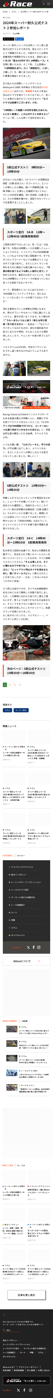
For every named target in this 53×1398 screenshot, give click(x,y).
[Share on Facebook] (19, 39)
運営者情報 (19, 1370)
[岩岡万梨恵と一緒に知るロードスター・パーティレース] (39, 1177)
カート (14, 912)
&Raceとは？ (9, 1367)
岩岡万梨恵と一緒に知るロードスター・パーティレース (39, 1192)
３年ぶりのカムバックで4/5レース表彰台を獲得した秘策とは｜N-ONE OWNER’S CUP (34, 1077)
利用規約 (7, 1370)
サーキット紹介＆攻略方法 (23, 897)
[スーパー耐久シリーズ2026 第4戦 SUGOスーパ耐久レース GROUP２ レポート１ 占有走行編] (14, 778)
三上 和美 (16, 33)
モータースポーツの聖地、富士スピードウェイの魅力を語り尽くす (39, 1233)
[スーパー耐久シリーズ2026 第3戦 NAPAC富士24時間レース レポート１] (14, 819)
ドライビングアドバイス (22, 867)
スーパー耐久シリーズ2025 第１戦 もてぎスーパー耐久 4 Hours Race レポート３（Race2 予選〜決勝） (34, 1033)
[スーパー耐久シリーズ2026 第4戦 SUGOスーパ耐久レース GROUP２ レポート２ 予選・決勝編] (39, 736)
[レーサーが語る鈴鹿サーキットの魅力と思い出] (14, 736)
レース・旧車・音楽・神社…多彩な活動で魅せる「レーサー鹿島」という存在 (14, 1232)
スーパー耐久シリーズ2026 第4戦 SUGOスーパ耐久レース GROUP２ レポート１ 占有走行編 (14, 795)
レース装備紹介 (18, 904)
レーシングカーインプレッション (26, 882)
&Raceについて (22, 961)
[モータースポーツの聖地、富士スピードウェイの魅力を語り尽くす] (39, 1215)
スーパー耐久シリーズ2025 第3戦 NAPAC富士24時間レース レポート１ (33, 1061)
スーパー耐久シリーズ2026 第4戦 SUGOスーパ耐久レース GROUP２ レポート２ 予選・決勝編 (38, 754)
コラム (7, 17)
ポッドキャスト (18, 935)
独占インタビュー (19, 874)
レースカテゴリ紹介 (20, 889)
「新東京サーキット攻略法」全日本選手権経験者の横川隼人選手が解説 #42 (34, 1090)
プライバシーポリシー (29, 1367)
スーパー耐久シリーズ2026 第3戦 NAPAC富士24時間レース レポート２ (39, 794)
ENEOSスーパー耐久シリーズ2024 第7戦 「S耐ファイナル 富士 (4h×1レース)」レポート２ (34, 1048)
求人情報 (31, 1370)
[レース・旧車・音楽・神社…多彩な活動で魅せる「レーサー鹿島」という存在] (14, 1215)
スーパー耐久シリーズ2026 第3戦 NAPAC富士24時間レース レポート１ (14, 836)
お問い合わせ (44, 1370)
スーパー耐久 (21, 710)
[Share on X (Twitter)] (8, 39)
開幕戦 (28, 91)
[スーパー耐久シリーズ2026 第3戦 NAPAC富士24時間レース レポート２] (39, 778)
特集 (13, 920)
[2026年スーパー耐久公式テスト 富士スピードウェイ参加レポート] (39, 819)
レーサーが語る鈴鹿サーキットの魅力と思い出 (14, 754)
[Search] (44, 4)
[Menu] (48, 4)
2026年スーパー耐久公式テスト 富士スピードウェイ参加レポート (39, 836)
